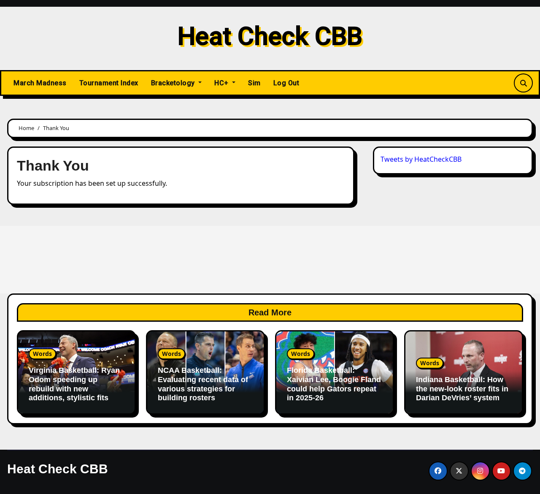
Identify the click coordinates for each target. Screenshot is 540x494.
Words (42, 354)
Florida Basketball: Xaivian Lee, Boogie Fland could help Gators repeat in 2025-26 (334, 384)
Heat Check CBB (270, 36)
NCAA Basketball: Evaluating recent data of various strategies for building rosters (203, 384)
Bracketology (174, 83)
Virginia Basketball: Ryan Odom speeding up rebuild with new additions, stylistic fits (74, 384)
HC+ (222, 83)
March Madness (40, 83)
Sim (254, 83)
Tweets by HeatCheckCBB (421, 159)
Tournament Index (108, 83)
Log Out (286, 83)
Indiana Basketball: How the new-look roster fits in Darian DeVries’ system (462, 388)
